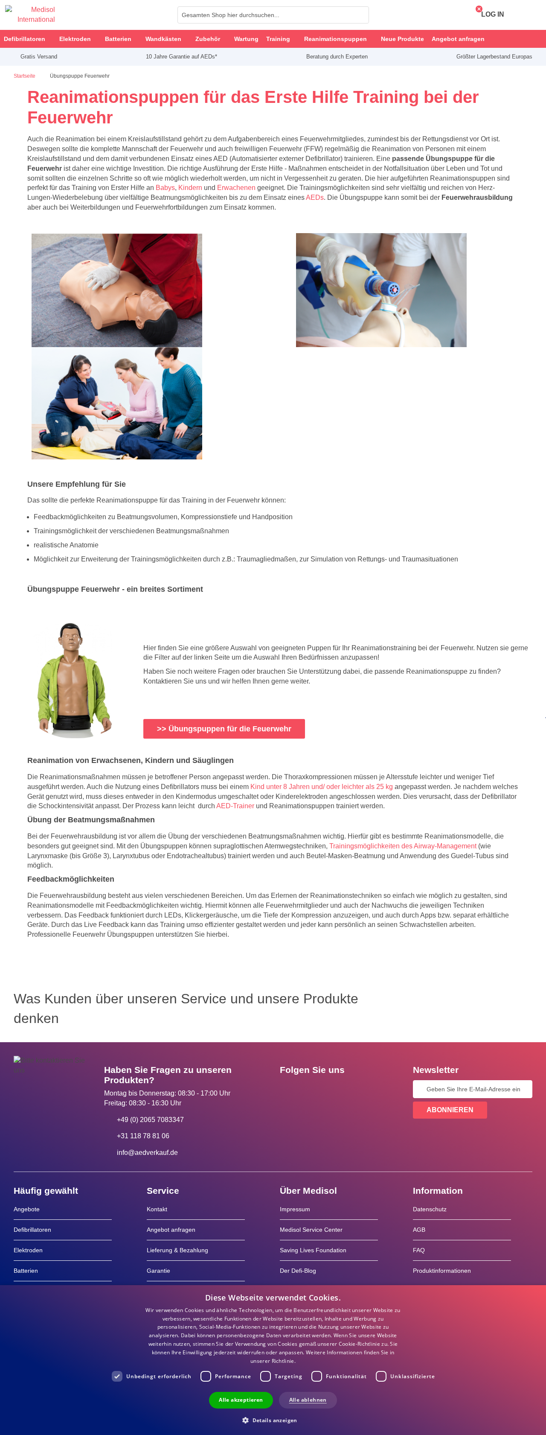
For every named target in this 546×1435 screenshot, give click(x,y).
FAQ (419, 1250)
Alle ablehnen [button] (308, 1399)
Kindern (190, 187)
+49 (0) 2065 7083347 (150, 1119)
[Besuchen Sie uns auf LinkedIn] (313, 1089)
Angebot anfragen (171, 1229)
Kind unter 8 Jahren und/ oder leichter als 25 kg (321, 786)
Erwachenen (236, 187)
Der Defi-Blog (298, 1270)
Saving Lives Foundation (313, 1250)
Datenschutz (430, 1209)
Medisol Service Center (311, 1229)
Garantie (158, 1270)
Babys (165, 187)
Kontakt (157, 1209)
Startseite (25, 76)
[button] (273, 1420)
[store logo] (30, 15)
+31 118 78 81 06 (143, 1136)
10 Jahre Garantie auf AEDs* (181, 56)
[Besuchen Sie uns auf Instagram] (338, 1089)
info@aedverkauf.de (147, 1152)
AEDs (315, 197)
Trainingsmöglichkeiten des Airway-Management (402, 846)
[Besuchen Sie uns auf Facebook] (289, 1089)
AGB (419, 1229)
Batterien (26, 1270)
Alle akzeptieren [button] (241, 1399)
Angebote (27, 1209)
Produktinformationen (442, 1270)
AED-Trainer (235, 806)
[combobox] (273, 14)
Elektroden (28, 1250)
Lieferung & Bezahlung (177, 1250)
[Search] (360, 15)
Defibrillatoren (32, 1229)
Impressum (295, 1209)
